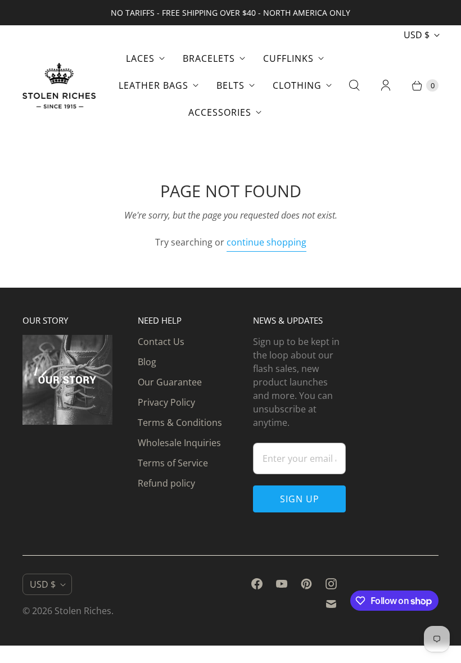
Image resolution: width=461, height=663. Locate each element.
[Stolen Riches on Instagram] (331, 584)
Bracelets (209, 58)
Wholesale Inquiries (179, 443)
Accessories (219, 112)
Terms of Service (173, 463)
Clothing (297, 85)
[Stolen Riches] (59, 85)
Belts (230, 85)
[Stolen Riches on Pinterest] (306, 584)
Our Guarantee (170, 382)
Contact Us (161, 341)
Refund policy (166, 483)
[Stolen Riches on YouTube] (281, 584)
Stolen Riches (83, 611)
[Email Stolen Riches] (331, 604)
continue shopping (266, 242)
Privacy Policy (166, 402)
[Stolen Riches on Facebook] (257, 584)
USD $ (417, 35)
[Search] (354, 85)
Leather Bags (153, 85)
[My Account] (385, 85)
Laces (140, 58)
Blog (147, 362)
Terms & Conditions (180, 422)
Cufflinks (288, 58)
